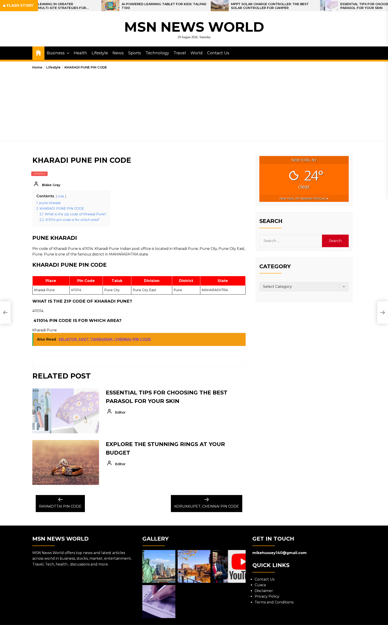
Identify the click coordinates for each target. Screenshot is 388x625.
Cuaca (260, 585)
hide (61, 196)
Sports (134, 53)
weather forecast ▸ (304, 198)
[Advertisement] (194, 103)
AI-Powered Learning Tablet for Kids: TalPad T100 (134, 6)
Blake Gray (51, 185)
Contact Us (218, 53)
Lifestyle (100, 53)
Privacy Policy (267, 596)
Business (56, 53)
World (196, 53)
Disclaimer (264, 591)
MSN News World (194, 27)
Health (80, 53)
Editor (120, 412)
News (118, 53)
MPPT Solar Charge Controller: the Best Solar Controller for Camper (240, 6)
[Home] (38, 52)
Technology (157, 53)
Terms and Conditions (274, 602)
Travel (180, 53)
